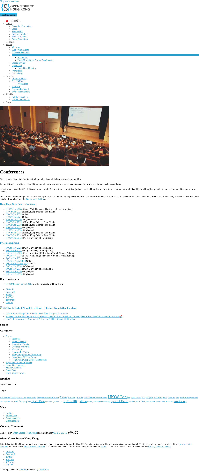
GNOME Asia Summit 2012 (19, 284)
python (82, 401)
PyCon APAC (57, 401)
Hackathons (17, 73)
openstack (48, 401)
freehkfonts (71, 397)
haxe (105, 397)
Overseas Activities (20, 52)
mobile (3, 401)
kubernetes (171, 397)
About (9, 23)
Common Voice (19, 78)
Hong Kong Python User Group (26, 354)
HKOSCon (117, 396)
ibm (128, 397)
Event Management (21, 91)
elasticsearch (54, 397)
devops (39, 397)
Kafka (165, 397)
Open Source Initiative (34, 446)
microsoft (194, 397)
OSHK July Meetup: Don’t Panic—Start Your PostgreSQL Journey (37, 313)
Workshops (17, 70)
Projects (9, 76)
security (90, 401)
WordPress (169, 401)
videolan (149, 401)
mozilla (17, 401)
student (132, 401)
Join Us (9, 94)
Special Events (18, 63)
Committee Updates (15, 365)
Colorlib (23, 469)
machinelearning (185, 397)
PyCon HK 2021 (14, 258)
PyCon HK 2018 (14, 266)
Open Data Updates (26, 68)
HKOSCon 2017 (14, 227)
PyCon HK (22, 57)
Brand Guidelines (20, 39)
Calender (10, 42)
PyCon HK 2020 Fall (16, 261)
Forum (9, 102)
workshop (180, 401)
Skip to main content (9, 1)
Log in (9, 413)
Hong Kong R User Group (24, 357)
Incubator (16, 86)
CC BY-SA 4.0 (60, 433)
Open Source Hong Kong (25, 433)
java (151, 397)
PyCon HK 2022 (14, 255)
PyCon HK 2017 (14, 269)
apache (7, 397)
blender (13, 397)
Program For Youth (20, 89)
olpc (29, 401)
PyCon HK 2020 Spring (17, 263)
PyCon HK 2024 (14, 250)
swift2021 (140, 401)
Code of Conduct (20, 34)
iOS (143, 397)
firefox (63, 397)
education (45, 397)
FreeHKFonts (18, 81)
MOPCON (9, 401)
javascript (158, 397)
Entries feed (11, 415)
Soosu (14, 29)
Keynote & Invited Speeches (19, 362)
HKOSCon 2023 (14, 211)
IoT (147, 397)
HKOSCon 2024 (14, 209)
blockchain (21, 397)
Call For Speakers (20, 97)
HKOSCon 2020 (14, 219)
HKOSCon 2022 (14, 214)
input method (136, 397)
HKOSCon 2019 (14, 222)
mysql (24, 401)
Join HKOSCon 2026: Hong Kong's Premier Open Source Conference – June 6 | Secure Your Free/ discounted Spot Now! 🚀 (64, 316)
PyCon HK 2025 (14, 248)
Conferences (17, 55)
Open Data (17, 65)
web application (158, 401)
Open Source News (15, 373)
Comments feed (13, 418)
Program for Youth (20, 352)
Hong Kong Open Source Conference (34, 60)
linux (177, 397)
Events (9, 44)
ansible (2, 397)
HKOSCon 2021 (14, 217)
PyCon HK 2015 (14, 274)
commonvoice (31, 397)
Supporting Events (20, 49)
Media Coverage (19, 36)
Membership (17, 31)
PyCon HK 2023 (14, 253)
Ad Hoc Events (19, 341)
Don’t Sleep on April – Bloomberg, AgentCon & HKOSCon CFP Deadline (40, 319)
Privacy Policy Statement (159, 446)
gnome (79, 397)
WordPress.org (12, 421)
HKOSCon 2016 (14, 230)
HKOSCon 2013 (14, 238)
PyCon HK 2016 (14, 271)
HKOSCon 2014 (14, 235)
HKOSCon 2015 (14, 232)
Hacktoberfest (99, 397)
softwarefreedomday (102, 401)
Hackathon (89, 397)
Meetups (16, 47)
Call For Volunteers (21, 99)
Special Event (119, 401)
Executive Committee (21, 26)
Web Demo (22, 84)
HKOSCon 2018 (14, 225)
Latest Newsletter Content (61, 307)
